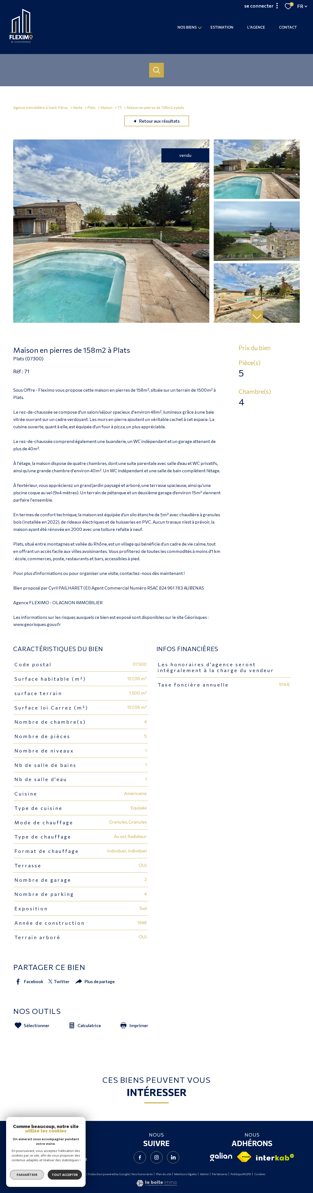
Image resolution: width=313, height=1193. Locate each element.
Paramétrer (27, 1174)
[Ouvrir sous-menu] (200, 27)
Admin (204, 1174)
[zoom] (111, 321)
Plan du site (163, 1174)
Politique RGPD (241, 1174)
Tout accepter (65, 1174)
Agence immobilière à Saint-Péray (40, 107)
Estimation (222, 27)
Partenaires (220, 1174)
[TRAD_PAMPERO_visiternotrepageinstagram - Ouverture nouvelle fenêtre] (156, 1157)
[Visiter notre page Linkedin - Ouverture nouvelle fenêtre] (173, 1157)
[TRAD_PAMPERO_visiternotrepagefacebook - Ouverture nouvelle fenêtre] (140, 1157)
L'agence (256, 27)
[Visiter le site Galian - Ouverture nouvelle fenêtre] (221, 1156)
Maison (106, 107)
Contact (288, 27)
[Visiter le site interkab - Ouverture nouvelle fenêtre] (275, 1157)
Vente (77, 107)
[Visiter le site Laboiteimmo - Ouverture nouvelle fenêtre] (156, 1184)
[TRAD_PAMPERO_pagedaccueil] (21, 41)
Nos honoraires (142, 1174)
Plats (91, 107)
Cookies (259, 1174)
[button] (257, 317)
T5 (119, 107)
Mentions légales (185, 1174)
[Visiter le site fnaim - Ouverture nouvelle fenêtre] (244, 1156)
